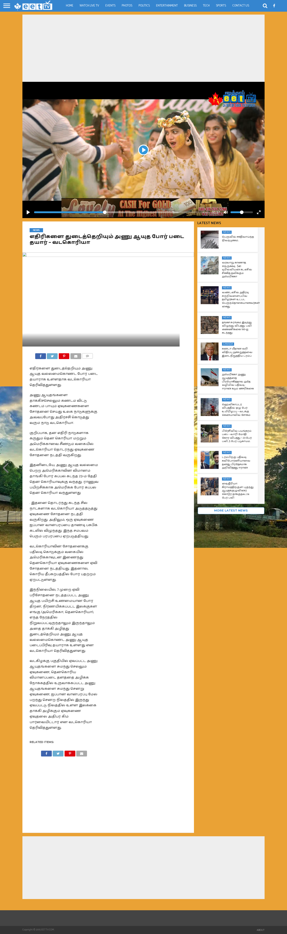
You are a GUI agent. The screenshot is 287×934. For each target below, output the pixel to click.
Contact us (240, 5)
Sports (221, 5)
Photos (127, 5)
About (261, 930)
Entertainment (167, 5)
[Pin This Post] (64, 355)
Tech (206, 5)
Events (110, 5)
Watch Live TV (89, 5)
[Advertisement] (143, 48)
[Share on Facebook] (40, 355)
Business (190, 5)
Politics (144, 5)
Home (69, 5)
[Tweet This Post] (52, 355)
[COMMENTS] (87, 355)
